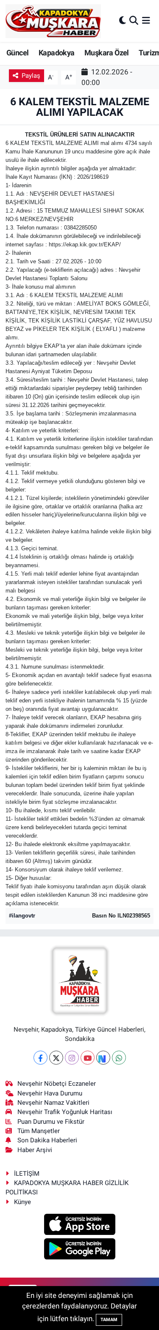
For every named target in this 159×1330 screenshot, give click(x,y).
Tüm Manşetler (38, 1131)
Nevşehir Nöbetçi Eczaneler (56, 1083)
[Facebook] (40, 1058)
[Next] (103, 1058)
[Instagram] (72, 1058)
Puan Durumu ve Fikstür (50, 1121)
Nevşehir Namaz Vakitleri (53, 1102)
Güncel (17, 52)
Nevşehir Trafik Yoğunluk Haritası (64, 1112)
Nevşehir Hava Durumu (49, 1093)
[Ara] (133, 20)
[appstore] (79, 1225)
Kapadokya (57, 52)
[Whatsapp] (119, 1058)
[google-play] (79, 1250)
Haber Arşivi (34, 1150)
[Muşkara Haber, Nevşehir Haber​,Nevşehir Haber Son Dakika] (53, 21)
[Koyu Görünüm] (122, 20)
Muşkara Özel (106, 52)
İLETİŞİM (26, 1173)
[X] (56, 1058)
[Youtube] (88, 1058)
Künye (22, 1202)
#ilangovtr (22, 915)
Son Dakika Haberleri (47, 1140)
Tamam (108, 1319)
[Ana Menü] (146, 20)
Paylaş (31, 75)
